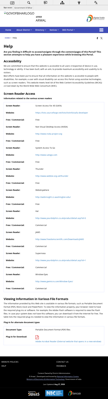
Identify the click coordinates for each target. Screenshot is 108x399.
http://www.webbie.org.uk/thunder (51, 176)
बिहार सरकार (8, 7)
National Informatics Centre (68, 376)
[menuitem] (12, 2)
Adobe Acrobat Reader (68, 341)
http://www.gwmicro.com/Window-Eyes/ (54, 281)
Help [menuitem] (3, 366)
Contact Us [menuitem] (62, 361)
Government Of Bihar (23, 7)
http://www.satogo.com (46, 155)
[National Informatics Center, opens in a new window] (54, 393)
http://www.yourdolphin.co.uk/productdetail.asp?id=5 (60, 218)
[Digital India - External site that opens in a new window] (92, 24)
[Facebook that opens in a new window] (97, 38)
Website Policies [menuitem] (9, 361)
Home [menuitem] (8, 30)
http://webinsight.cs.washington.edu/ (53, 197)
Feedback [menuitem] (61, 366)
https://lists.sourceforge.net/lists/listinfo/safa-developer (61, 112)
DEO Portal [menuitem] (67, 30)
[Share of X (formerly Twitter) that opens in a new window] (101, 38)
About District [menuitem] (23, 30)
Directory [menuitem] (39, 30)
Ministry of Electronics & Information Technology (46, 379)
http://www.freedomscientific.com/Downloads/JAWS (59, 239)
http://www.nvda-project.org (48, 133)
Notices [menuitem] (53, 30)
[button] (102, 30)
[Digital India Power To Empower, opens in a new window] (74, 393)
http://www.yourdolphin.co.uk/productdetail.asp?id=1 (60, 260)
